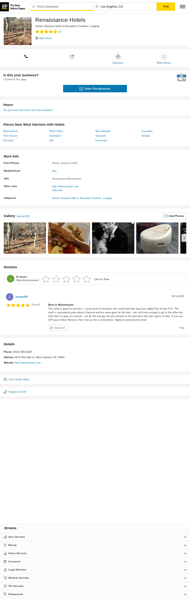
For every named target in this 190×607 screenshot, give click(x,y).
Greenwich (55, 135)
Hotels (39, 26)
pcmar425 (22, 296)
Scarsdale (147, 131)
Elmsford (8, 140)
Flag (181, 327)
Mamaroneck (10, 131)
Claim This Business (97, 88)
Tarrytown (100, 135)
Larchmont (101, 140)
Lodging (94, 26)
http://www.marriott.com (65, 186)
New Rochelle (102, 131)
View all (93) (23, 216)
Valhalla (145, 135)
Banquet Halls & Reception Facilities (66, 26)
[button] (182, 6)
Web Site (57, 190)
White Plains (56, 131)
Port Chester (10, 135)
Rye (51, 140)
